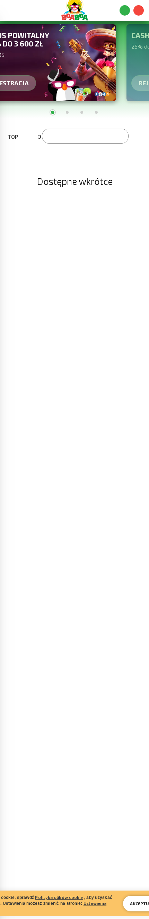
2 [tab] (67, 112)
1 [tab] (52, 112)
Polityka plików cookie (59, 897)
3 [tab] (82, 112)
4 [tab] (96, 112)
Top (13, 136)
